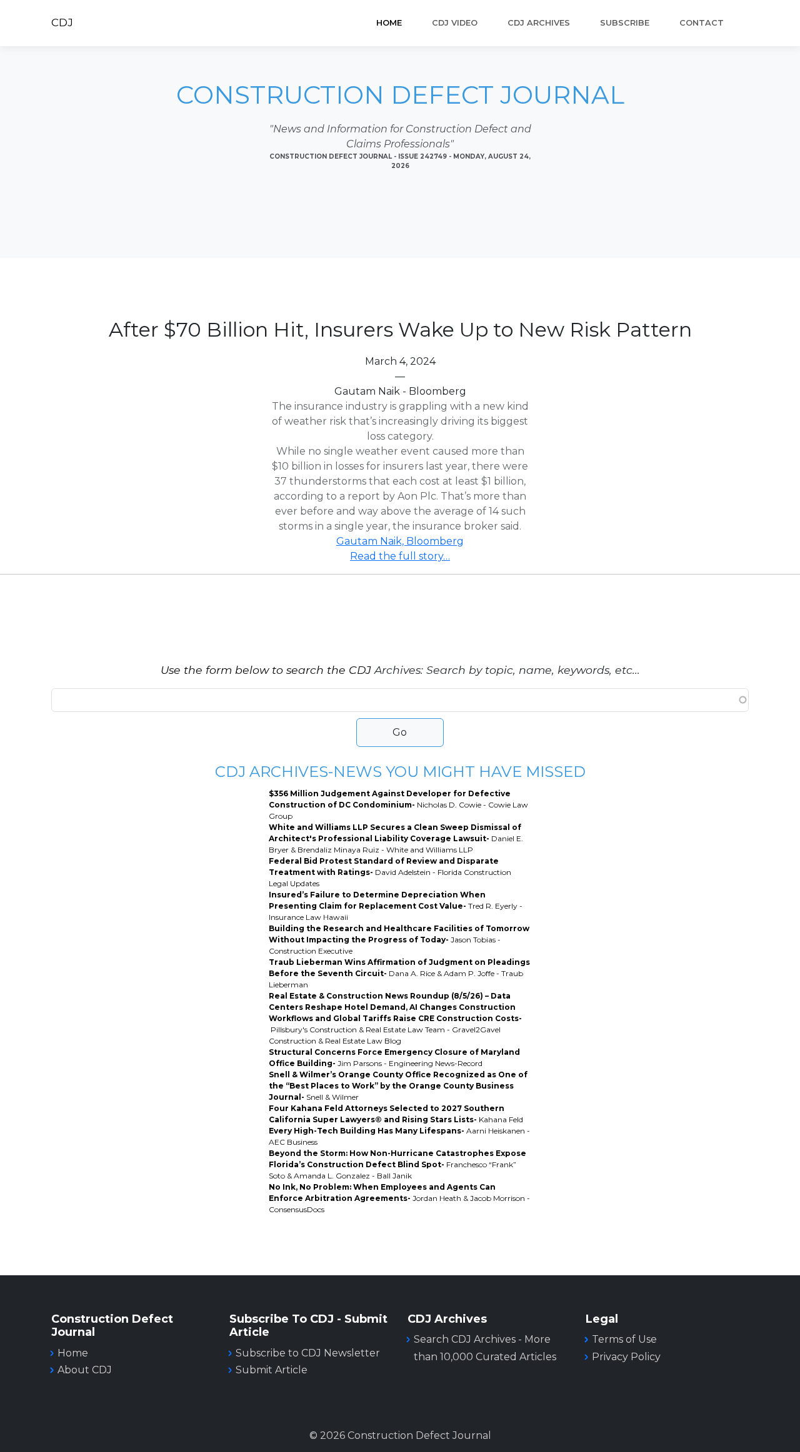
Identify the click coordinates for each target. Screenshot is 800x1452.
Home (389, 22)
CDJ (62, 22)
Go (399, 732)
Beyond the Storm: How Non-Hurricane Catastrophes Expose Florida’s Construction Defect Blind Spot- (397, 1164)
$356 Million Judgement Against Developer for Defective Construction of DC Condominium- (398, 805)
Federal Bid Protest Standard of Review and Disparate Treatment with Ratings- (390, 872)
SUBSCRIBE (624, 22)
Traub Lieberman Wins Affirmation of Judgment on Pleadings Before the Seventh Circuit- (399, 973)
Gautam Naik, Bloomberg (400, 541)
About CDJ (85, 1370)
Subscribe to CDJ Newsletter (308, 1353)
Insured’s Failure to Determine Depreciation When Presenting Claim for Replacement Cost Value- (395, 906)
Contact (701, 22)
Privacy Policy (626, 1357)
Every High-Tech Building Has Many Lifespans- (399, 1136)
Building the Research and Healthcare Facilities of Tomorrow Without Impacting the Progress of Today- (399, 940)
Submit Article (272, 1370)
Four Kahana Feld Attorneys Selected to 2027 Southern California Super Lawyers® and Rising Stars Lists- (396, 1114)
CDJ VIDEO (455, 22)
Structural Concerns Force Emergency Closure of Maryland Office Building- (394, 1057)
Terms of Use (624, 1339)
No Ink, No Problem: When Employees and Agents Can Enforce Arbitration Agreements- (399, 1198)
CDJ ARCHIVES (539, 22)
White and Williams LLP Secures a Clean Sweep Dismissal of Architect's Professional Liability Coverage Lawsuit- (396, 838)
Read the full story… (400, 556)
